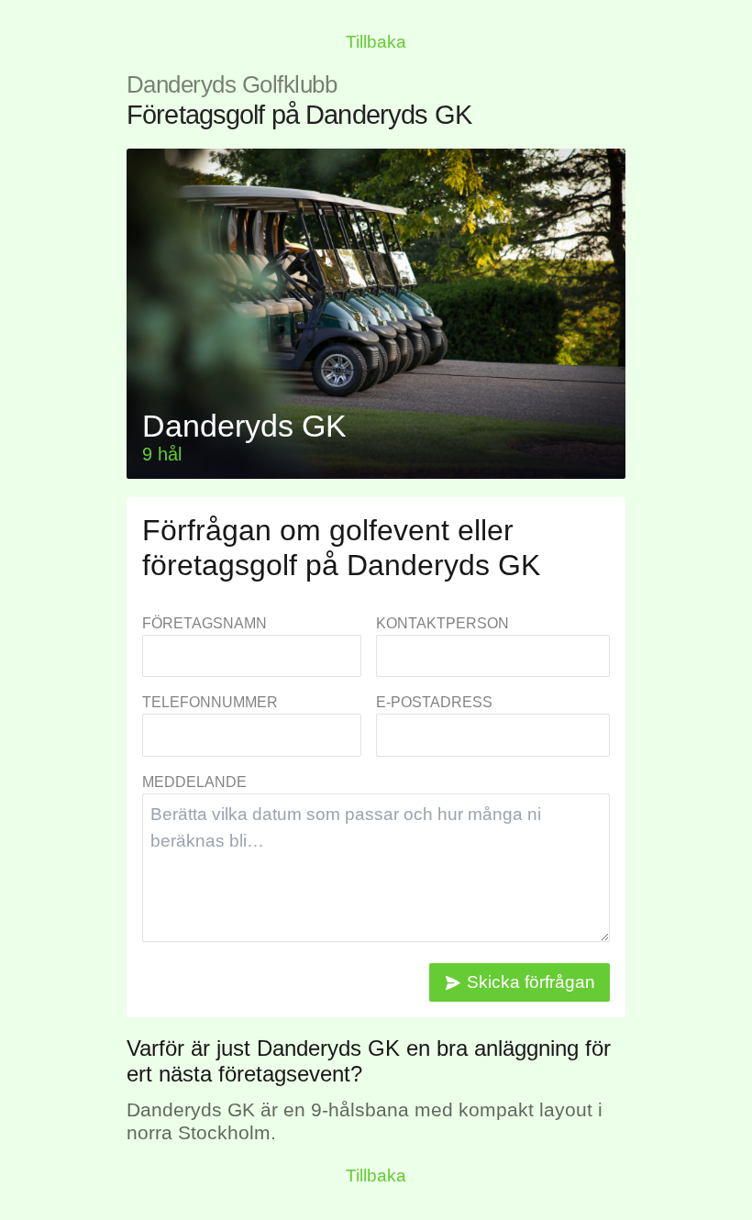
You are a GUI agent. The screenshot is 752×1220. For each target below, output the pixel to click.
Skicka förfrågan (531, 982)
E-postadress (434, 702)
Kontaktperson (442, 623)
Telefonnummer (210, 702)
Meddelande (194, 782)
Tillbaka (376, 41)
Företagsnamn (204, 623)
